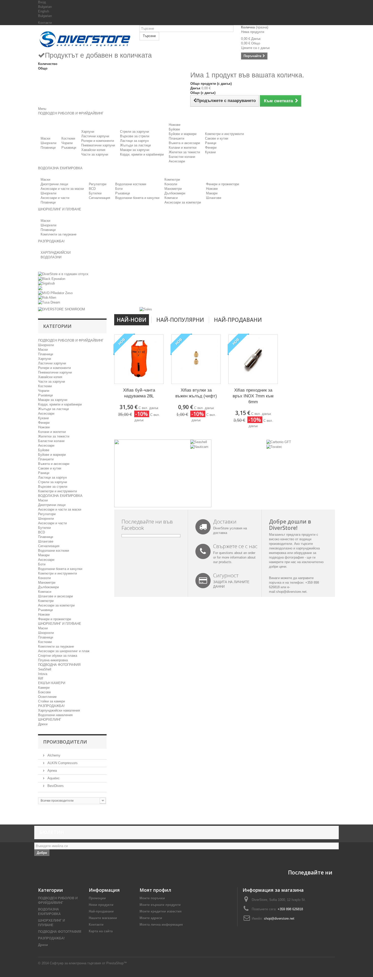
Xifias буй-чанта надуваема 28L (139, 393)
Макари (211, 193)
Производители (65, 742)
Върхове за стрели (134, 136)
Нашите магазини (103, 918)
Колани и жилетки (182, 147)
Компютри (172, 179)
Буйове (174, 129)
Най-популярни (180, 319)
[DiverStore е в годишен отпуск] (63, 274)
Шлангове (213, 198)
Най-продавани (238, 319)
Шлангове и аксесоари (55, 596)
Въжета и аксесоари (184, 143)
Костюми (68, 138)
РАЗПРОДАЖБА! (51, 706)
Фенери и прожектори (222, 184)
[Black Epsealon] (51, 278)
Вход (42, 2)
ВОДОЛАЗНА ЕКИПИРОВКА (60, 496)
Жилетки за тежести (184, 152)
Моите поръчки (152, 898)
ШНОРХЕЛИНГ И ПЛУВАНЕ (59, 624)
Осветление (47, 697)
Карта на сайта (101, 931)
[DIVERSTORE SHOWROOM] (61, 309)
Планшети (176, 138)
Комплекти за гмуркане (58, 234)
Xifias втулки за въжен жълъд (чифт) (196, 393)
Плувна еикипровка (53, 660)
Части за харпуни (94, 154)
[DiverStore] (85, 38)
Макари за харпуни (134, 150)
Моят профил (155, 890)
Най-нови (131, 319)
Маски (45, 138)
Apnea (51, 770)
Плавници (48, 147)
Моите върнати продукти (160, 905)
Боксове (44, 692)
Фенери (210, 147)
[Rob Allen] (47, 297)
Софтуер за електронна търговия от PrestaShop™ (88, 963)
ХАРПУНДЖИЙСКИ (56, 253)
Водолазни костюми (130, 184)
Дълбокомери (174, 193)
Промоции (97, 898)
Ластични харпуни (95, 136)
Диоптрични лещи (54, 184)
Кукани (210, 152)
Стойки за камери (51, 701)
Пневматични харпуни (98, 145)
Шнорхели (48, 143)
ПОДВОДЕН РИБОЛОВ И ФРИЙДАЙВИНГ (71, 340)
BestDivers (55, 786)
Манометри (173, 189)
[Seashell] (198, 442)
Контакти (45, 23)
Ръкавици (68, 147)
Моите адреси (151, 918)
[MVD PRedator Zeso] (55, 293)
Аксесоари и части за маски (62, 189)
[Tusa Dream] (49, 302)
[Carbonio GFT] (278, 442)
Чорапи (67, 143)
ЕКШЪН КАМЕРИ (51, 683)
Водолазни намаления (55, 715)
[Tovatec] (274, 446)
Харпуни (87, 131)
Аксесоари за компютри (182, 202)
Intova (42, 674)
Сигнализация (99, 198)
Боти (119, 189)
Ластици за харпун (134, 141)
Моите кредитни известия (161, 911)
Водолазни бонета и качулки (137, 198)
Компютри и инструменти (224, 134)
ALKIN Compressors (62, 763)
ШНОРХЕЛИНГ (49, 719)
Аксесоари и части (55, 198)
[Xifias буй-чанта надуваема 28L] (139, 359)
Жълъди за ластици (135, 145)
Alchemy (53, 755)
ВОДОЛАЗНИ (51, 257)
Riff (40, 678)
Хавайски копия (93, 150)
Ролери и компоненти (97, 141)
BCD (92, 189)
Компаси (171, 198)
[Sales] (146, 309)
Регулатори (97, 184)
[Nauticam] (199, 446)
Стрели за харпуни (134, 131)
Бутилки (95, 193)
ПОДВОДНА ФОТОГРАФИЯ (59, 665)
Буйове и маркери (182, 134)
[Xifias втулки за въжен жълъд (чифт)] (196, 359)
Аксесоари (177, 161)
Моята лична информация (161, 925)
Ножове (174, 125)
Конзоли (170, 184)
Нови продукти (101, 905)
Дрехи (42, 724)
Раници (210, 143)
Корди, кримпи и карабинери (142, 154)
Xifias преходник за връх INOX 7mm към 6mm (253, 396)
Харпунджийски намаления (59, 710)
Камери (43, 687)
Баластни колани (182, 157)
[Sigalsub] (46, 283)
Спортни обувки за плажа (57, 656)
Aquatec (53, 778)
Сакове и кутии (216, 138)
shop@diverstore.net (291, 592)
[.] (40, 288)
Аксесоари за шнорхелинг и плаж (64, 651)
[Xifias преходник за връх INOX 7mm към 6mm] (253, 359)
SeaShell (44, 669)
